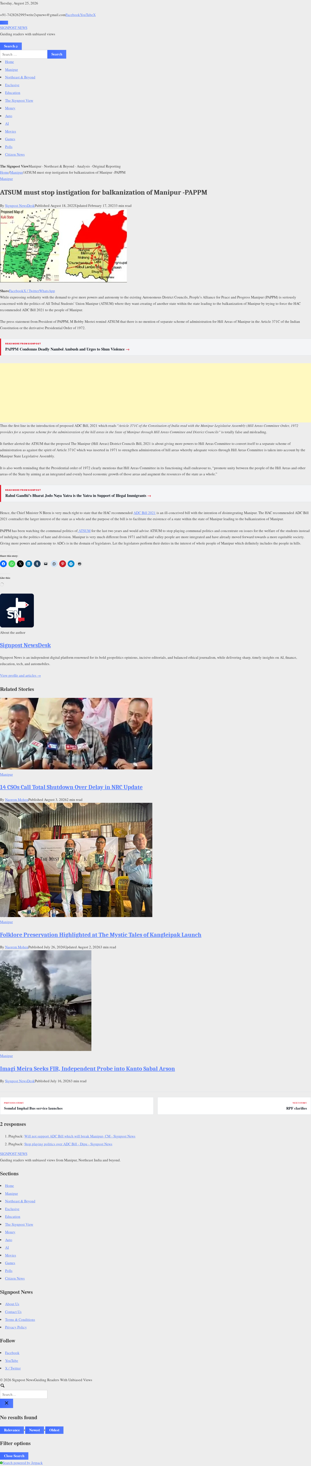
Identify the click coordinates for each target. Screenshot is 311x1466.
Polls (8, 146)
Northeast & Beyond (20, 77)
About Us (12, 1303)
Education (12, 92)
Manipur (11, 69)
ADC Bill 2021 (144, 512)
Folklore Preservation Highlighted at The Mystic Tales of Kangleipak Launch (100, 934)
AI (7, 123)
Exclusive (12, 85)
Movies (10, 131)
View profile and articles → (20, 675)
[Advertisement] (155, 392)
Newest (34, 1430)
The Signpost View (19, 100)
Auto (8, 115)
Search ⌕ (11, 46)
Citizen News (15, 154)
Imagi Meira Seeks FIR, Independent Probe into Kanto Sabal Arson (87, 1068)
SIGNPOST (13, 27)
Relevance (12, 1430)
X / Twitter (31, 290)
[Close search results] (6, 1403)
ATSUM (84, 530)
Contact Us (13, 1311)
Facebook (73, 14)
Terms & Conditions (20, 1319)
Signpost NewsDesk (20, 205)
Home (9, 61)
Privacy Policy (16, 1327)
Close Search (14, 1455)
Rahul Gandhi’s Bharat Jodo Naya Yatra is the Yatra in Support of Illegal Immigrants (78, 495)
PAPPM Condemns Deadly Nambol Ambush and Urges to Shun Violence (67, 349)
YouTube (86, 14)
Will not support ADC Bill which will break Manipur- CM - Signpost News (79, 1136)
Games (10, 138)
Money (10, 108)
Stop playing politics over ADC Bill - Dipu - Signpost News (68, 1143)
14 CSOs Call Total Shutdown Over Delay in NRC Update (71, 787)
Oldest (54, 1430)
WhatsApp (47, 290)
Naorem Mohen (16, 799)
